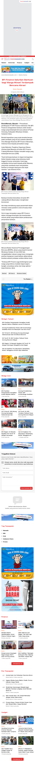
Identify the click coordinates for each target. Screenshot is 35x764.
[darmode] (33, 59)
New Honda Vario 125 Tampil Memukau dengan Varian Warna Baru (18, 696)
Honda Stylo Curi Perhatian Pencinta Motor (19, 675)
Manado (5, 530)
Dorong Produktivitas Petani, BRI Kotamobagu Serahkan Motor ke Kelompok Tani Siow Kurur (16, 328)
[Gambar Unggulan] (17, 113)
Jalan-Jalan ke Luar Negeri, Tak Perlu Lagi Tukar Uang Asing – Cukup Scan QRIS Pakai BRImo (25, 636)
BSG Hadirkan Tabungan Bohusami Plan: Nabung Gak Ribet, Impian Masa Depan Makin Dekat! (25, 655)
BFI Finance (12, 273)
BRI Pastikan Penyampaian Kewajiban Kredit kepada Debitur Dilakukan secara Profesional (16, 323)
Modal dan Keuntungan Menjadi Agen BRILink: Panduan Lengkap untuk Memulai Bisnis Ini (18, 688)
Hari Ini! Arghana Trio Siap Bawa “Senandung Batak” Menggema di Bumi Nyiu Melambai (15, 349)
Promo (5, 542)
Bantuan (4, 273)
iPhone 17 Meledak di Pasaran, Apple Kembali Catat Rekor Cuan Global (26, 750)
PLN (4, 536)
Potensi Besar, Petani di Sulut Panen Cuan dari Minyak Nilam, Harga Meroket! (19, 703)
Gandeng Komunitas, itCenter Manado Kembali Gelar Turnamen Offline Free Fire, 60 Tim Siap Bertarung (9, 731)
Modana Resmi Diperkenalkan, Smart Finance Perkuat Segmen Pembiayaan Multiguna (9, 635)
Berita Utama (23, 75)
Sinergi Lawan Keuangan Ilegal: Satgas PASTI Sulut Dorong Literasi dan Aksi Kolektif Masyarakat (8, 656)
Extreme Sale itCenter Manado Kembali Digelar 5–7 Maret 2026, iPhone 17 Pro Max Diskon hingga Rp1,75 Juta (25, 731)
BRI (4, 533)
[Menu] (2, 59)
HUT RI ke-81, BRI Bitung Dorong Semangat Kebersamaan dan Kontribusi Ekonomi (15, 333)
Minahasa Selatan (21, 273)
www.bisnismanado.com (9, 75)
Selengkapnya (16, 663)
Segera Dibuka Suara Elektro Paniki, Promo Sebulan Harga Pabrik (19, 681)
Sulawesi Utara (8, 539)
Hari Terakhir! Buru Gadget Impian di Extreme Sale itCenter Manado (7, 751)
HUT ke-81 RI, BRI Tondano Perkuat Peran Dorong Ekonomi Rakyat (15, 339)
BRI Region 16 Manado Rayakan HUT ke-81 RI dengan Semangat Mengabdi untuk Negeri (16, 344)
